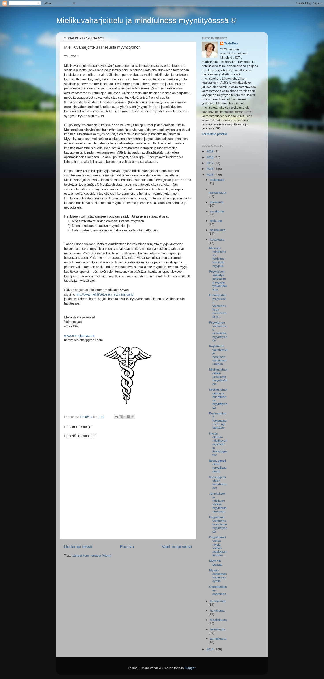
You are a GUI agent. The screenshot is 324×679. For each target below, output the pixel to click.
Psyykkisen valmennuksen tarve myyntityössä (218, 524)
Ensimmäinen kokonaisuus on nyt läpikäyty (218, 420)
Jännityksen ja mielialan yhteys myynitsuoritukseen (218, 502)
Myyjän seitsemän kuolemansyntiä (218, 576)
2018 (210, 157)
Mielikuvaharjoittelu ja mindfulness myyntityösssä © (146, 20)
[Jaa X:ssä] (124, 417)
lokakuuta (216, 202)
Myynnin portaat (215, 562)
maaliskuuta (218, 620)
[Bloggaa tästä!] (120, 417)
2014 (210, 649)
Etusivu (127, 546)
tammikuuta (218, 638)
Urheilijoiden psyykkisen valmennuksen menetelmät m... (217, 306)
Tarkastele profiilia (214, 134)
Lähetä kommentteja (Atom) (91, 555)
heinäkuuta (217, 230)
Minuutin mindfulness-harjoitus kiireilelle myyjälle (217, 257)
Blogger (190, 668)
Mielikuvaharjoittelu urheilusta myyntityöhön (218, 377)
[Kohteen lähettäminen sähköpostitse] (116, 417)
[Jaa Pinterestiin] (133, 417)
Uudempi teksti (78, 546)
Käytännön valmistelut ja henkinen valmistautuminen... (218, 355)
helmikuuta (217, 629)
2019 (210, 151)
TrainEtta (231, 43)
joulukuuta (217, 179)
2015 (210, 174)
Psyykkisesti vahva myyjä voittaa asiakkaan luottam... (218, 546)
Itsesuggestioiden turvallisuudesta (218, 466)
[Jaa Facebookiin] (129, 417)
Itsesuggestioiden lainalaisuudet (218, 482)
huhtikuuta (217, 610)
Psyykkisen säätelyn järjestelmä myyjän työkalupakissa (218, 280)
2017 (210, 163)
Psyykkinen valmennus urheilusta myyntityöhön (218, 331)
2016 (210, 168)
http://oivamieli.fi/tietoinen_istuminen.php (104, 294)
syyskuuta (217, 211)
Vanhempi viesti (177, 546)
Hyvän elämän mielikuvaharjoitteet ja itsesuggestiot (218, 444)
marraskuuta (217, 192)
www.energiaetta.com (79, 335)
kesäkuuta (217, 239)
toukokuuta (217, 601)
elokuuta (216, 220)
